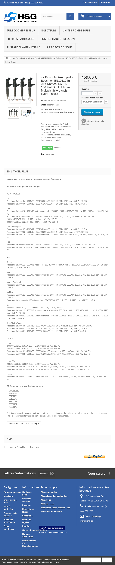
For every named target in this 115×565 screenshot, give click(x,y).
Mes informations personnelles (55, 508)
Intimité (25, 526)
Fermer (107, 560)
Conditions (27, 516)
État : (43, 105)
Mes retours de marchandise (54, 496)
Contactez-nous (90, 2)
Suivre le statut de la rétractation (53, 532)
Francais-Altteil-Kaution (92, 98)
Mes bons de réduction (51, 511)
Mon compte (49, 487)
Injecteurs (48, 30)
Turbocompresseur (21, 30)
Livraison (26, 505)
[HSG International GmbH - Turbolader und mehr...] (20, 17)
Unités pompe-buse (76, 30)
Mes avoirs (46, 500)
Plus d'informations (91, 560)
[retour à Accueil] (7, 58)
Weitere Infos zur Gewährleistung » (24, 424)
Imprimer (50, 154)
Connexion (105, 2)
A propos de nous (59, 47)
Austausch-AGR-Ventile (23, 47)
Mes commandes (49, 492)
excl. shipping (91, 81)
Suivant (33, 113)
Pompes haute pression (57, 39)
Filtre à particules (20, 39)
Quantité (85, 89)
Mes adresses (47, 504)
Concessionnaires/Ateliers (34, 530)
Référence (45, 100)
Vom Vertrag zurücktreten (52, 528)
